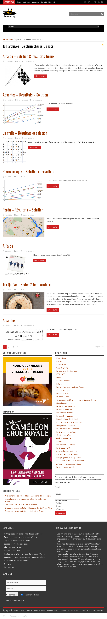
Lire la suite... (40, 76)
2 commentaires (37, 100)
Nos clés (7, 564)
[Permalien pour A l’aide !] (17, 275)
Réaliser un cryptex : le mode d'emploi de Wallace (24, 554)
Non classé (24, 100)
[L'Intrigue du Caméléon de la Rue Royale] (27, 484)
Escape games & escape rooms (69, 457)
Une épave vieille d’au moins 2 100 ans (21, 504)
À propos (7, 610)
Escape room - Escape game (16, 544)
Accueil (8, 39)
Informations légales (76, 610)
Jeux (18, 61)
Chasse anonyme (63, 390)
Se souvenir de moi (31, 595)
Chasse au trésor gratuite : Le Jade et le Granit (24, 511)
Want (5, 616)
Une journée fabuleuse (65, 425)
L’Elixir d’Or (61, 374)
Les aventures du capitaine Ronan (70, 387)
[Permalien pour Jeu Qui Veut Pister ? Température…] (23, 308)
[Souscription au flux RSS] (103, 45)
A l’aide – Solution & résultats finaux (28, 56)
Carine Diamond (63, 364)
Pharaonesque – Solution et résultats (28, 171)
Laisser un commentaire (31, 177)
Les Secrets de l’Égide (65, 412)
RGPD (89, 610)
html (60, 503)
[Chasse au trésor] (10, 16)
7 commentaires (29, 61)
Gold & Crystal (62, 368)
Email (57, 487)
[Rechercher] (102, 14)
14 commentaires (28, 251)
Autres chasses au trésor (66, 451)
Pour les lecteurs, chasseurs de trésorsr (20, 537)
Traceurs (62, 610)
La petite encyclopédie (65, 467)
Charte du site (18, 610)
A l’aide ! (8, 246)
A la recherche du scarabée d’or (69, 422)
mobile (61, 509)
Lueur (58, 377)
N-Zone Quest (62, 396)
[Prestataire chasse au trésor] (27, 405)
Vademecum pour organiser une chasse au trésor (24, 557)
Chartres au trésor (64, 435)
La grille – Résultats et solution (25, 133)
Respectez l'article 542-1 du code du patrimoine (77, 554)
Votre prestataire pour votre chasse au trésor (23, 534)
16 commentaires (28, 325)
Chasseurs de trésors (13, 547)
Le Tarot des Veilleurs (65, 406)
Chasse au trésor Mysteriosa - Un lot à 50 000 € (36, 2)
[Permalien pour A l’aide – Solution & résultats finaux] (17, 85)
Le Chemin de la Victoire (66, 432)
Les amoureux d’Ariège (65, 444)
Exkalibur (60, 361)
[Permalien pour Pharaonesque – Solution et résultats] (23, 200)
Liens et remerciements (35, 610)
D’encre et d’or (62, 393)
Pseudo (58, 494)
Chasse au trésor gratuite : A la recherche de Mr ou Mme (28, 508)
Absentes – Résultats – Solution (25, 95)
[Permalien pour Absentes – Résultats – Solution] (23, 123)
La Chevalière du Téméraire (67, 428)
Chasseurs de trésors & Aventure (70, 460)
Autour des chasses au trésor (68, 464)
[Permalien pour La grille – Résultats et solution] (14, 162)
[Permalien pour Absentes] (23, 341)
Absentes (9, 320)
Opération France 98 (65, 438)
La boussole (9, 567)
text (59, 506)
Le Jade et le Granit (64, 409)
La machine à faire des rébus (16, 560)
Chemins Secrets (63, 380)
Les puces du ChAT (12, 550)
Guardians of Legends (65, 403)
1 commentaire (29, 138)
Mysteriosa (61, 358)
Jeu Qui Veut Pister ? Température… (28, 284)
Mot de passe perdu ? (15, 600)
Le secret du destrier (64, 416)
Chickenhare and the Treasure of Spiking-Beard (76, 400)
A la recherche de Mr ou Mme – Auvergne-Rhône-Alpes (28, 496)
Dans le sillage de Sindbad (67, 419)
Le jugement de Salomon (66, 371)
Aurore (59, 441)
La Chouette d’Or (63, 448)
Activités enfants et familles (67, 454)
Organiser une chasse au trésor (17, 540)
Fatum (59, 384)
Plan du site (52, 610)
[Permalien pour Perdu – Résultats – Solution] (23, 236)
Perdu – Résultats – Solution (23, 210)
